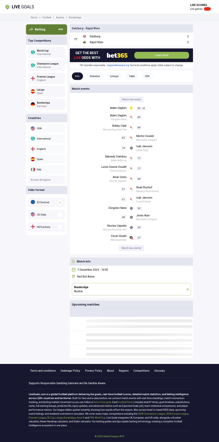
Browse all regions (40, 179)
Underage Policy (70, 370)
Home (34, 17)
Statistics (95, 76)
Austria (60, 17)
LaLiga (59, 417)
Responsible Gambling (53, 383)
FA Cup (51, 417)
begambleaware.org (118, 65)
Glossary (159, 370)
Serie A (81, 417)
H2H (147, 76)
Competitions (141, 370)
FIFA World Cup (98, 417)
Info (77, 76)
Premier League (37, 417)
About (110, 370)
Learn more (162, 55)
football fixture (126, 402)
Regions (124, 370)
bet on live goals (102, 402)
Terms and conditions (43, 370)
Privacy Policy (93, 370)
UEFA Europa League (177, 413)
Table (132, 76)
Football (46, 17)
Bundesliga (75, 17)
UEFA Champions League (151, 413)
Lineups (114, 76)
